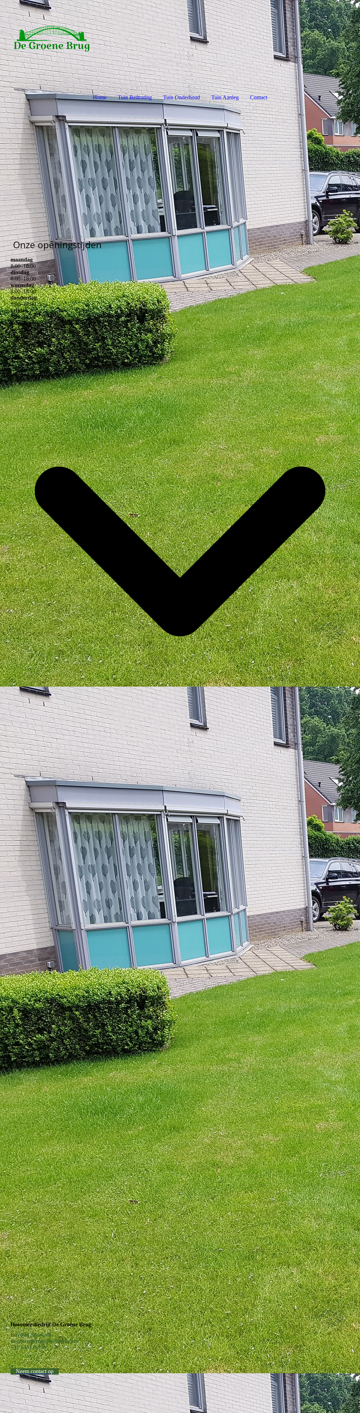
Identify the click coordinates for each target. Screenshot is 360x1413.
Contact (258, 97)
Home (100, 97)
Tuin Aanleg (225, 97)
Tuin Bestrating (135, 97)
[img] (180, 37)
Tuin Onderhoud (181, 97)
